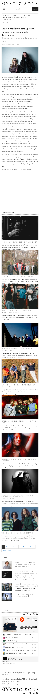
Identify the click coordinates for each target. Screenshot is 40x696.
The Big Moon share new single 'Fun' (17, 533)
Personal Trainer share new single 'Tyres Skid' (19, 422)
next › (4, 550)
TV (27, 673)
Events (31, 673)
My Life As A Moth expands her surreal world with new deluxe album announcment (17, 497)
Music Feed (9, 23)
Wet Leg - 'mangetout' (27, 594)
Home (4, 673)
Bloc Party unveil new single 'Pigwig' (17, 276)
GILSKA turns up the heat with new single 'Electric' (19, 460)
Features (22, 673)
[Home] (19, 3)
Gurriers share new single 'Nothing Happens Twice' (17, 350)
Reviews (15, 673)
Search (35, 9)
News (4, 23)
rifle (9, 687)
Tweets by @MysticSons (8, 663)
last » (9, 550)
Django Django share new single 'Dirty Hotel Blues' (18, 386)
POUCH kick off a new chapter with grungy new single (16, 311)
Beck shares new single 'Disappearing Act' (19, 242)
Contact (5, 675)
